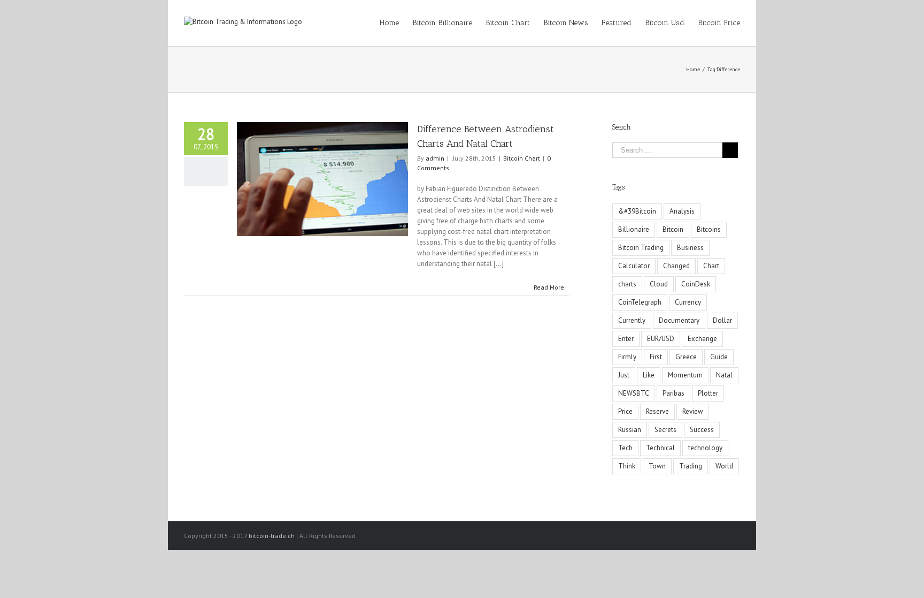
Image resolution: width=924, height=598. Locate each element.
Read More (549, 287)
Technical (660, 447)
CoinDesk (695, 284)
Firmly (627, 356)
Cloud (659, 284)
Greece (686, 356)
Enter (626, 338)
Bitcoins (709, 229)
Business (690, 247)
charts (627, 284)
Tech (625, 447)
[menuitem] (396, 23)
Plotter (708, 393)
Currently (631, 320)
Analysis (682, 211)
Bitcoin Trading (641, 247)
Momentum (685, 375)
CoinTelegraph (639, 302)
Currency (688, 302)
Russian (629, 429)
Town (657, 466)
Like (648, 375)
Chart (711, 265)
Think (626, 466)
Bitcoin (673, 229)
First (656, 356)
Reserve (657, 411)
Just (623, 375)
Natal (724, 375)
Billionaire (633, 229)
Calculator (634, 265)
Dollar (722, 320)
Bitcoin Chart (521, 158)
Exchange (702, 338)
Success (702, 429)
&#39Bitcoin (637, 211)
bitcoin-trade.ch (272, 536)
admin (435, 158)
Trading (690, 466)
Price (625, 411)
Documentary (679, 320)
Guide (719, 356)
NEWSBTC (633, 393)
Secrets (665, 429)
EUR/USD (660, 338)
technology (705, 447)
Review (692, 411)
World (724, 466)
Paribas (673, 393)
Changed (676, 265)
